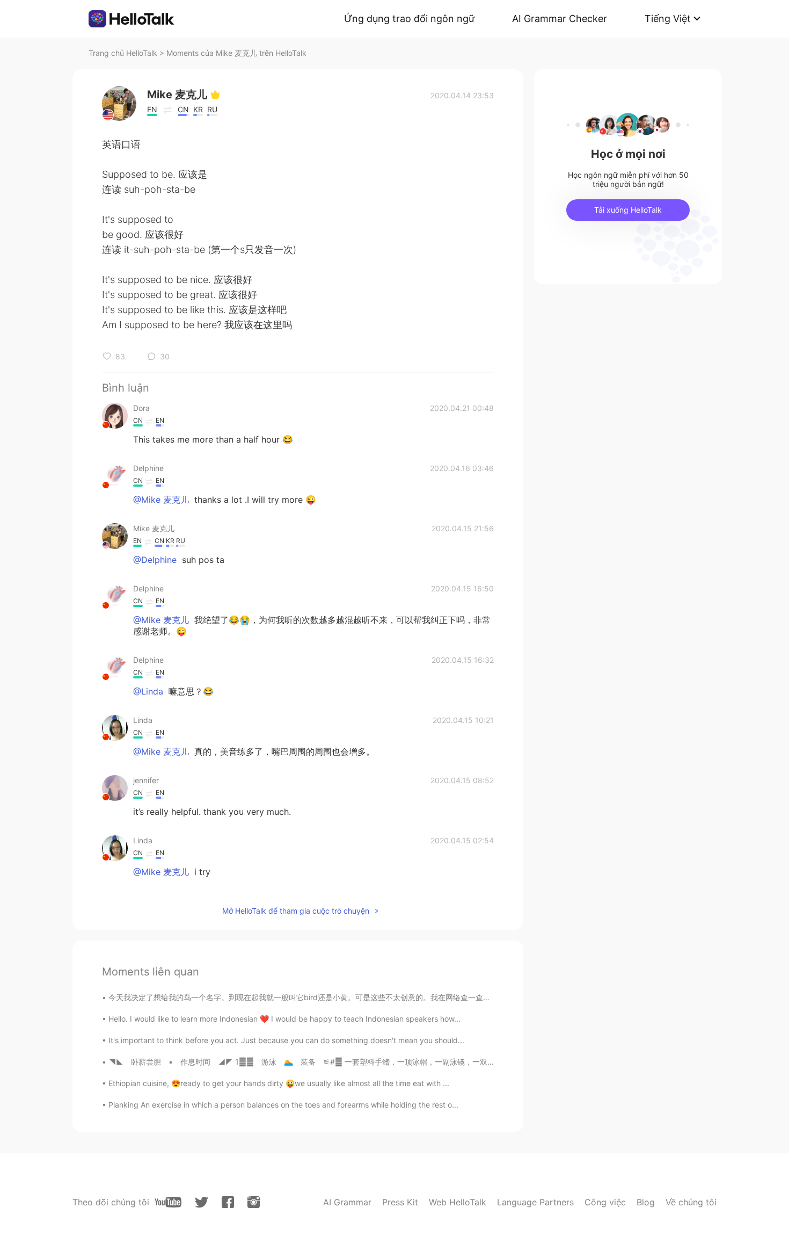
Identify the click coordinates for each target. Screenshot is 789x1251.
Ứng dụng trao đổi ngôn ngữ (409, 18)
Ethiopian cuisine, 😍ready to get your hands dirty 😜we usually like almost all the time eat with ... (278, 1083)
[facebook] (228, 1202)
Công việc (605, 1202)
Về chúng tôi (691, 1202)
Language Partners (535, 1202)
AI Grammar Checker (559, 18)
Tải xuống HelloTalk (628, 209)
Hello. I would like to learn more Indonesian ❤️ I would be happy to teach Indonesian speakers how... (284, 1018)
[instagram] (253, 1202)
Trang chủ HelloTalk (124, 52)
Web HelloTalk (457, 1202)
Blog (646, 1202)
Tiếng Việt (668, 18)
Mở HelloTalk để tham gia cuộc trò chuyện (295, 910)
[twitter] (201, 1202)
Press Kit (400, 1202)
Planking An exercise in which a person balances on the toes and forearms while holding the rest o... (283, 1104)
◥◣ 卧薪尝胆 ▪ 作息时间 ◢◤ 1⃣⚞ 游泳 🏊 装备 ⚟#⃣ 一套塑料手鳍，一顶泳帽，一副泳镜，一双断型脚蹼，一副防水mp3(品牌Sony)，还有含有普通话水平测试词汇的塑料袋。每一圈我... (448, 1061)
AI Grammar (347, 1202)
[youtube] (168, 1202)
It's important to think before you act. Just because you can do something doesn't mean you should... (286, 1040)
